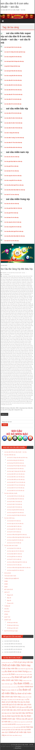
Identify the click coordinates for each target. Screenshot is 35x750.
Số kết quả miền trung (13, 625)
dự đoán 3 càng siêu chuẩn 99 (19, 328)
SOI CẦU (6, 608)
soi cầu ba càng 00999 (6, 369)
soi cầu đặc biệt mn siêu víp (14, 553)
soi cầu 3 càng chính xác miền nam (19, 344)
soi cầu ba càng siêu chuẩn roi (16, 392)
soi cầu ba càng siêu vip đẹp (11, 393)
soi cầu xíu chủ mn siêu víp (14, 564)
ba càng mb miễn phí (18, 293)
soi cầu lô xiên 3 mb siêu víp (14, 504)
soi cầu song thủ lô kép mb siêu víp (16, 515)
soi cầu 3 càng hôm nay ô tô (12, 348)
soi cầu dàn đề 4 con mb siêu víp (15, 474)
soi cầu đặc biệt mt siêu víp (14, 526)
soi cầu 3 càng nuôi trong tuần (7, 352)
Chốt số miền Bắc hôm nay (16, 665)
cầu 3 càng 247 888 (21, 296)
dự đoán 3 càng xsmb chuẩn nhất (11, 331)
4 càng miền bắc (15, 283)
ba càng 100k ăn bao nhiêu (7, 288)
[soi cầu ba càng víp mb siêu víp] (17, 253)
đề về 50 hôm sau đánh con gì (13, 735)
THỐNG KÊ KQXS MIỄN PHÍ (11, 578)
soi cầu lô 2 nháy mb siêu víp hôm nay (14, 52)
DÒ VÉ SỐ (6, 611)
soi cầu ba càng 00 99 (27, 367)
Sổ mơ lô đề (7, 573)
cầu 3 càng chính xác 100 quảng (8, 301)
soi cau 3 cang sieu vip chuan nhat (15, 355)
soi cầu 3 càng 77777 (9, 335)
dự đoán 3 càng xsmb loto (25, 331)
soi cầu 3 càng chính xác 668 (15, 339)
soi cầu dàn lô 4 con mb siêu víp (15, 487)
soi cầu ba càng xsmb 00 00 (17, 398)
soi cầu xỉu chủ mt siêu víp (11, 203)
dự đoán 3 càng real (7, 328)
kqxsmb (23, 707)
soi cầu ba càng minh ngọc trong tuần (13, 386)
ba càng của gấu (4, 290)
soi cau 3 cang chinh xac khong (17, 342)
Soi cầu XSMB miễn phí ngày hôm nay (19, 721)
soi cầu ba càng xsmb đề (6, 401)
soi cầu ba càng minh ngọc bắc (13, 383)
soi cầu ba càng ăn (25, 369)
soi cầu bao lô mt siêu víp (11, 217)
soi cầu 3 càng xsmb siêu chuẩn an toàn (20, 362)
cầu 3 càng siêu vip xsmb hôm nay (22, 313)
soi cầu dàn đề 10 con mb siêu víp (16, 482)
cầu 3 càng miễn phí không (26, 307)
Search (5, 424)
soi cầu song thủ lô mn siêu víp (12, 180)
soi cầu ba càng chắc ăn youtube (13, 372)
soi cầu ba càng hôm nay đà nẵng (10, 375)
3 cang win (23, 282)
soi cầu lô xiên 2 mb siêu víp (14, 501)
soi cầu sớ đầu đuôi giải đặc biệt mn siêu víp (18, 567)
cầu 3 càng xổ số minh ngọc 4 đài (18, 316)
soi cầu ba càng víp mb (23, 393)
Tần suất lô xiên (17, 727)
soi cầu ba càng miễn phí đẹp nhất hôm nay (19, 378)
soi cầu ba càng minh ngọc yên (14, 387)
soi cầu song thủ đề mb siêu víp (13, 75)
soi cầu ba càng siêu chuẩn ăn (18, 390)
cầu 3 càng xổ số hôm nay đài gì (19, 314)
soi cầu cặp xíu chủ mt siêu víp (15, 523)
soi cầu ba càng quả (8, 389)
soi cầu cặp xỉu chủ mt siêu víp (12, 222)
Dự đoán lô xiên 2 (26, 680)
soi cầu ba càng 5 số (16, 369)
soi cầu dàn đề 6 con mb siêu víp (15, 476)
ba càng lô (4, 293)
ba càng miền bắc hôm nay (7, 662)
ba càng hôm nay (15, 291)
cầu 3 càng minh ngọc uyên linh (8, 311)
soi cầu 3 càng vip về (26, 356)
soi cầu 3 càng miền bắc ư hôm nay (25, 350)
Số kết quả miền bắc (12, 622)
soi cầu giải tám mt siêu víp (14, 529)
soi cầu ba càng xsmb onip (18, 403)
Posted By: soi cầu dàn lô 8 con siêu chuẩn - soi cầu (13, 272)
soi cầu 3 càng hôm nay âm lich (15, 347)
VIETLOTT (7, 592)
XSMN (6, 584)
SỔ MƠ (6, 614)
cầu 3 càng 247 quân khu (12, 297)
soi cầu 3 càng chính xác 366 (18, 338)
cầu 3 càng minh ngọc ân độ (13, 310)
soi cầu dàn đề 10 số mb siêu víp (13, 94)
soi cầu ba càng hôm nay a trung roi (11, 373)
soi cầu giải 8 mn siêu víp (11, 166)
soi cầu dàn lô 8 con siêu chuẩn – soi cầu (15, 452)
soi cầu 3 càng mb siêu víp (11, 132)
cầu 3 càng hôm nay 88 (26, 304)
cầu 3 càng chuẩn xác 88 (19, 302)
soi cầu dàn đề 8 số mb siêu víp (13, 89)
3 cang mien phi (6, 277)
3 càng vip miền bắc (16, 282)
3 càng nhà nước (17, 279)
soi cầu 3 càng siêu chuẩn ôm (21, 352)
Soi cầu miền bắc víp (18, 260)
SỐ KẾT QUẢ (7, 619)
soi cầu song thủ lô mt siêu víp (12, 226)
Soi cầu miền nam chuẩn (11, 545)
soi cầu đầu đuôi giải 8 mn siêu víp (13, 185)
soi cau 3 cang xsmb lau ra (17, 361)
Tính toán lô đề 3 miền (10, 575)
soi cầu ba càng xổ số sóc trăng (19, 396)
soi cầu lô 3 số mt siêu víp (11, 240)
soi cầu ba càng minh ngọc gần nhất (11, 384)
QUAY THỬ (7, 617)
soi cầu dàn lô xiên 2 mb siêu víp (13, 118)
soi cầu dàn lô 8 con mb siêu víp (15, 496)
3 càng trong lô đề (16, 280)
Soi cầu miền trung (9, 518)
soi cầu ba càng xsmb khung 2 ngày (20, 401)
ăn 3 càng (22, 283)
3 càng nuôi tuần (25, 279)
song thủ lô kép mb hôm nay (12, 66)
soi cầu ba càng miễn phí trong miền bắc (12, 381)
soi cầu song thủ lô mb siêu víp (12, 56)
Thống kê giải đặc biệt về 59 (7, 727)
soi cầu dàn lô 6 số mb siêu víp (12, 104)
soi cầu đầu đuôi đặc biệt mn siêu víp (14, 189)
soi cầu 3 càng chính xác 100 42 (21, 335)
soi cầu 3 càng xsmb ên (26, 359)
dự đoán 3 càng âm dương (16, 322)
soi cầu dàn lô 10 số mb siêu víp (13, 142)
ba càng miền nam (16, 294)
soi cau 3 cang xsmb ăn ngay (14, 359)
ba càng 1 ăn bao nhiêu (27, 287)
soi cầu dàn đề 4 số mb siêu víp (13, 80)
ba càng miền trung (25, 294)
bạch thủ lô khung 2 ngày (11, 630)
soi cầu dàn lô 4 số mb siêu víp (12, 99)
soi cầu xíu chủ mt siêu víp (14, 542)
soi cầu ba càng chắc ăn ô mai (17, 370)
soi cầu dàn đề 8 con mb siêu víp (15, 479)
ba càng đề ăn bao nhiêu (26, 290)
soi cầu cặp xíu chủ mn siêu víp (15, 551)
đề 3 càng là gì (10, 333)
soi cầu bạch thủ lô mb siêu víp (12, 47)
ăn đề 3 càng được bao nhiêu (10, 287)
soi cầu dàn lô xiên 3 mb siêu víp (13, 123)
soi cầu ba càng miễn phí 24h (19, 376)
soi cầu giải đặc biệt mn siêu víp (13, 161)
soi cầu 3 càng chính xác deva (17, 341)
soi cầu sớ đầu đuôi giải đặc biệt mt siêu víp (18, 537)
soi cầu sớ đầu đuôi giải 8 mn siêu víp (17, 562)
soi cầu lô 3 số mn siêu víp (11, 194)
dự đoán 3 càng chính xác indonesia (12, 324)
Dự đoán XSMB (21, 683)
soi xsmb (8, 724)
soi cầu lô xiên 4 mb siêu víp (14, 507)
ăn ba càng (8, 285)
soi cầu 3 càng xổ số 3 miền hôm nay (19, 358)
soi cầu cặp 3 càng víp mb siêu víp (16, 471)
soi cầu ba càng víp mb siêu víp (17, 269)
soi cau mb (28, 710)
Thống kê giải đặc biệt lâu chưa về (23, 724)
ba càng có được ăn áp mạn (26, 288)
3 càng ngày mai (8, 279)
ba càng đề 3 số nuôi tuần (14, 290)
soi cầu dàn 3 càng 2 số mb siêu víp (14, 137)
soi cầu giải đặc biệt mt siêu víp (13, 208)
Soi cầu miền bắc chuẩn (6, 260)
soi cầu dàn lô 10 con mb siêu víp (16, 485)
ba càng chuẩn (16, 288)
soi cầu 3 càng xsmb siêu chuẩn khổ (21, 364)
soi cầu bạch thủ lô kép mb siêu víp (14, 61)
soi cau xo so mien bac (10, 713)
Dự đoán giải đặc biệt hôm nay (21, 674)
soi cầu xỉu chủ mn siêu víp (11, 156)
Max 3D (9, 597)
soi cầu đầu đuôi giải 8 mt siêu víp (13, 231)
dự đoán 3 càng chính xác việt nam (12, 327)
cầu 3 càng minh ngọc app (27, 310)
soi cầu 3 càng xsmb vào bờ (18, 365)
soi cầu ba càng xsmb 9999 (27, 400)
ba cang (19, 287)
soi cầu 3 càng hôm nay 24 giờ (19, 345)
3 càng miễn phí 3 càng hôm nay (17, 277)
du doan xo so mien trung (16, 671)
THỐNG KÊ (7, 606)
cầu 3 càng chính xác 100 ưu (22, 301)
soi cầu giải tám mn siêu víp (14, 556)
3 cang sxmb (9, 280)
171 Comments (5, 274)
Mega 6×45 (10, 595)
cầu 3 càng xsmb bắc (23, 321)
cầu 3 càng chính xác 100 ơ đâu (25, 299)
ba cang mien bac (27, 293)
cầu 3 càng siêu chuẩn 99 (8, 313)
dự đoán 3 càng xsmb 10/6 (17, 330)
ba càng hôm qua (24, 291)
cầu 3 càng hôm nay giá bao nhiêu (18, 305)
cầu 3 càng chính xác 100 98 (25, 297)
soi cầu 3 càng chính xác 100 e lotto (20, 336)
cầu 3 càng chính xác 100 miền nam (9, 299)
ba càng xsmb (13, 296)
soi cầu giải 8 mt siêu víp (11, 212)
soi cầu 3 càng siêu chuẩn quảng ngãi (21, 353)
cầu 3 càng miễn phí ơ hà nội (19, 308)
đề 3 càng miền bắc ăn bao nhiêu (22, 333)
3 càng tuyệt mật (25, 280)
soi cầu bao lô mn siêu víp (11, 171)
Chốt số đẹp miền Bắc (10, 668)
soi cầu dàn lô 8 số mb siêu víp (12, 113)
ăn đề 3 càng (14, 285)
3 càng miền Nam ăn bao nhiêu (15, 276)
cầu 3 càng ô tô (19, 311)
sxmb (13, 724)
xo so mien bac (27, 727)
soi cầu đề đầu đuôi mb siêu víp (13, 147)
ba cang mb (9, 293)
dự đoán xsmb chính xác (12, 687)
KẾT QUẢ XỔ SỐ (8, 589)
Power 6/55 (10, 603)
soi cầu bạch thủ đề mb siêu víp (13, 71)
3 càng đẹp (4, 276)
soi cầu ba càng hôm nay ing (24, 375)
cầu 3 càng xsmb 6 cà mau (12, 321)
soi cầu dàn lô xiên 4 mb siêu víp (13, 127)
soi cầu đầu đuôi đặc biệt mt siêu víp (14, 236)
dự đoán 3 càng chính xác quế (16, 325)
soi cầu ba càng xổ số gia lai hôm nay (17, 395)
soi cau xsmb (9, 404)
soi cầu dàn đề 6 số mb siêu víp (13, 85)
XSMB (6, 581)
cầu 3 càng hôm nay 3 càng (14, 304)
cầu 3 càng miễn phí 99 (14, 307)
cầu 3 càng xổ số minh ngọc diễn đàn (20, 318)
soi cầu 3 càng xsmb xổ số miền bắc (13, 367)
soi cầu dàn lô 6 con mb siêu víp (15, 490)
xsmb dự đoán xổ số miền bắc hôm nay (14, 729)
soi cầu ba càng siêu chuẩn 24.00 (21, 389)
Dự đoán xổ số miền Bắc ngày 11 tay (17, 699)
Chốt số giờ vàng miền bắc (23, 662)
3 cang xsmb (8, 283)
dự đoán (12, 674)
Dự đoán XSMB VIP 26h (12, 690)
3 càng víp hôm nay (7, 282)
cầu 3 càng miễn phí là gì (6, 308)
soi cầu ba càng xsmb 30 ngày (13, 400)
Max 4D (9, 600)
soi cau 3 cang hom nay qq (25, 348)
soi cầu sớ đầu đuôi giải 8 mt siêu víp (17, 534)
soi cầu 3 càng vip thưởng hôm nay (13, 356)
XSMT (6, 586)
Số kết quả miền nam (12, 628)
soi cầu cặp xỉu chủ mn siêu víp (12, 175)
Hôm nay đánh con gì (13, 707)
